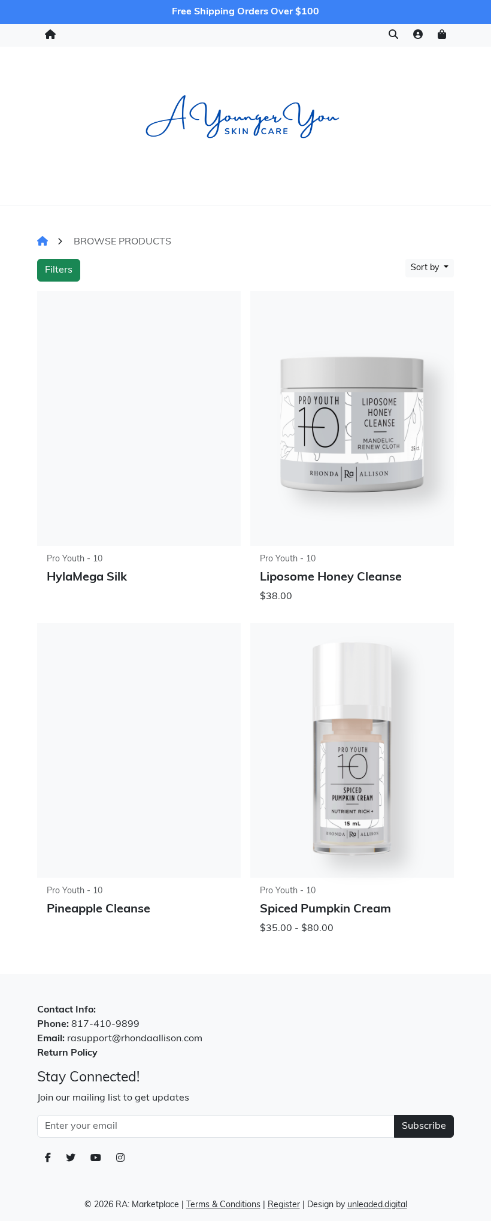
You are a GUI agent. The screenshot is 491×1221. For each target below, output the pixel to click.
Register (284, 1205)
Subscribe (424, 1126)
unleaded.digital (377, 1205)
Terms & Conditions (223, 1205)
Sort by (426, 268)
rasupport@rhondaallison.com (134, 1039)
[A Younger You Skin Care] (245, 123)
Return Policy (67, 1053)
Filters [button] (58, 270)
